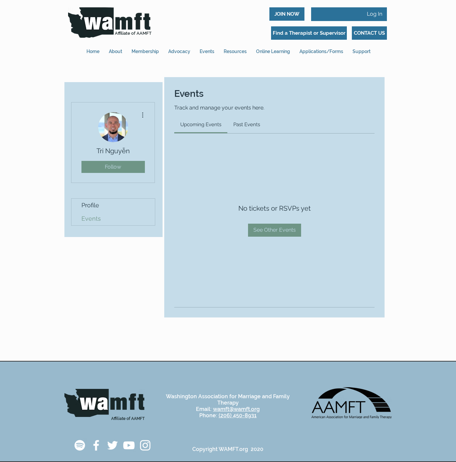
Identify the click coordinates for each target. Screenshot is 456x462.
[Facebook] (96, 445)
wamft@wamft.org (236, 409)
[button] (321, 48)
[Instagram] (145, 445)
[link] (200, 125)
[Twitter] (112, 445)
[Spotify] (80, 445)
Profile (90, 205)
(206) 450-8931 (238, 415)
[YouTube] (129, 445)
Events (91, 218)
